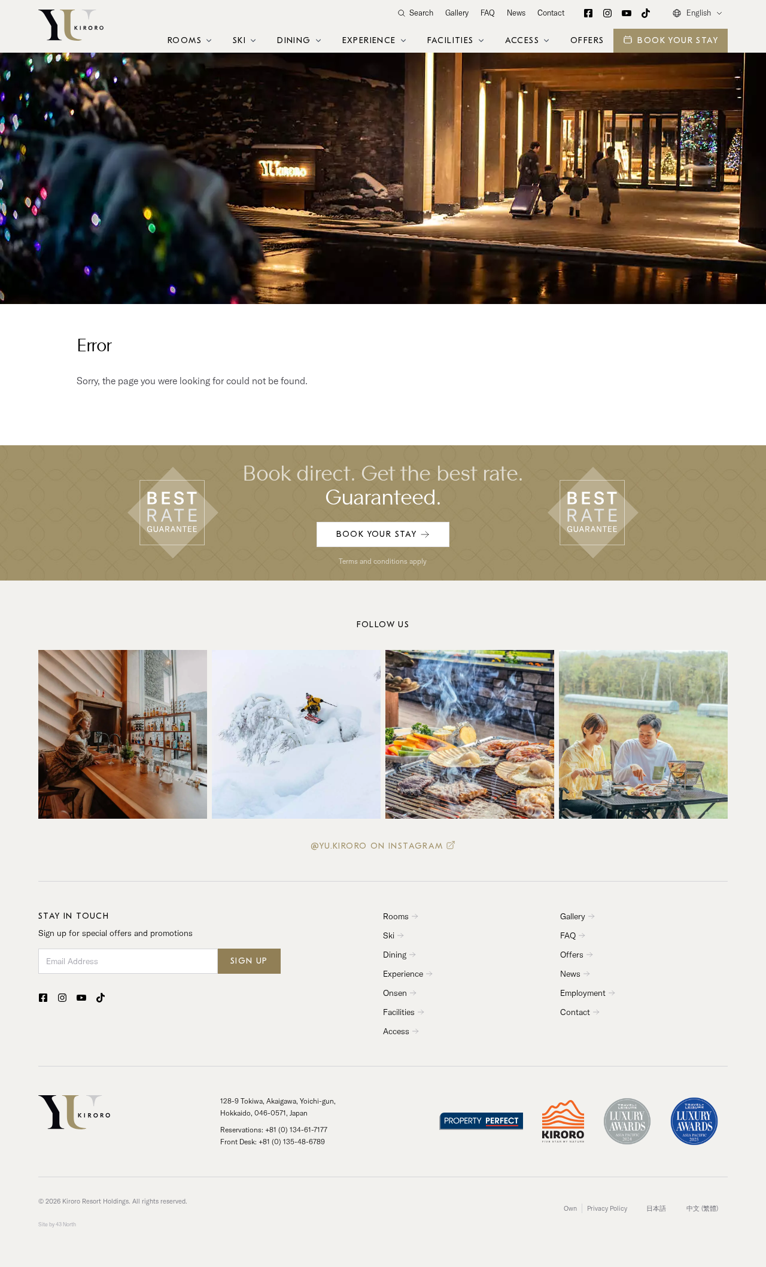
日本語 (656, 1208)
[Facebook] (588, 13)
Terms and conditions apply (383, 561)
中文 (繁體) (702, 1208)
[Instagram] (607, 13)
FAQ (488, 12)
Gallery (457, 12)
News (516, 12)
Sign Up (249, 961)
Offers (587, 40)
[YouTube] (626, 13)
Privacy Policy (607, 1208)
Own (570, 1208)
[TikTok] (646, 13)
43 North (66, 1224)
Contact (550, 12)
